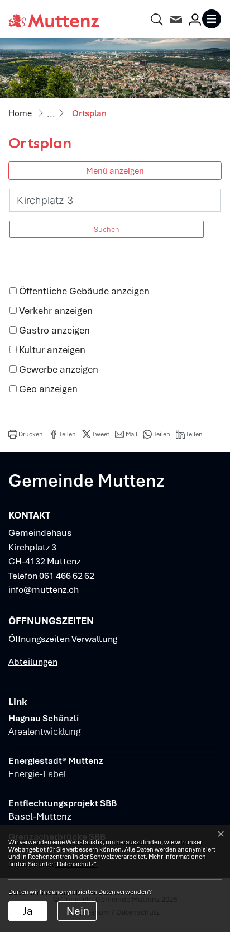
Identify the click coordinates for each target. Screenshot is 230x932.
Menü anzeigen (115, 170)
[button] (25, 434)
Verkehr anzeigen (56, 311)
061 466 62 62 (66, 576)
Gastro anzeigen (54, 330)
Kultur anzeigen (52, 350)
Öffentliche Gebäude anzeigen (84, 291)
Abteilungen (33, 662)
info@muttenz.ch (43, 590)
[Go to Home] (20, 113)
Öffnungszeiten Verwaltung (62, 639)
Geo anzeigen (48, 389)
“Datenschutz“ (75, 864)
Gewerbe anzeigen (58, 369)
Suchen (106, 229)
